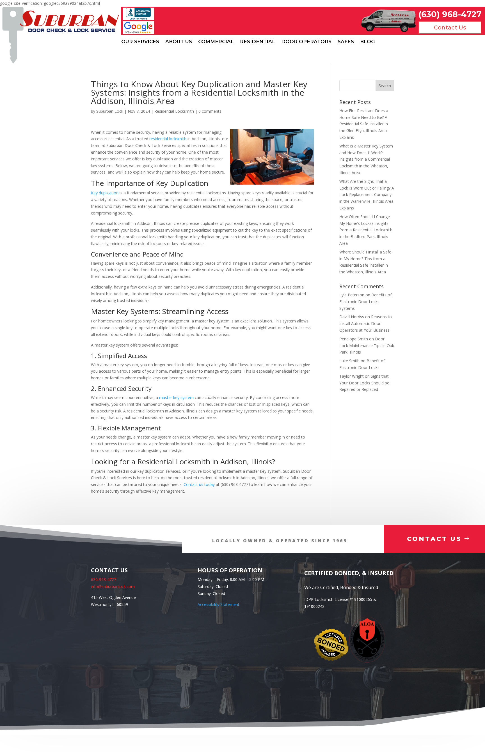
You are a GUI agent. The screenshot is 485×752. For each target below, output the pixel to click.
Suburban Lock (109, 111)
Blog (367, 41)
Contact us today (199, 484)
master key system (176, 397)
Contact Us (450, 27)
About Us (178, 41)
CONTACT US (434, 539)
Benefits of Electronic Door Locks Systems (365, 301)
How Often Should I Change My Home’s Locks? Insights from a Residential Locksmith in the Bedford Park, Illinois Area (365, 230)
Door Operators (306, 41)
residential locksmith (167, 138)
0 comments (209, 111)
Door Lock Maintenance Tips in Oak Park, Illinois (366, 345)
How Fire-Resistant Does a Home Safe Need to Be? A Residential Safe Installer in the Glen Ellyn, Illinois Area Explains (363, 124)
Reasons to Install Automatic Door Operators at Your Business (365, 323)
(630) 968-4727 (449, 14)
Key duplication (104, 192)
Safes (346, 41)
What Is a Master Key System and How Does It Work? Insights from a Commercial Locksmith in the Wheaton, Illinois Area (366, 159)
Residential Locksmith (174, 111)
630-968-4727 (103, 579)
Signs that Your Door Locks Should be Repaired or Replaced (364, 382)
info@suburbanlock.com (113, 586)
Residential (257, 41)
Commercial (216, 41)
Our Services (140, 41)
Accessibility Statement (218, 604)
